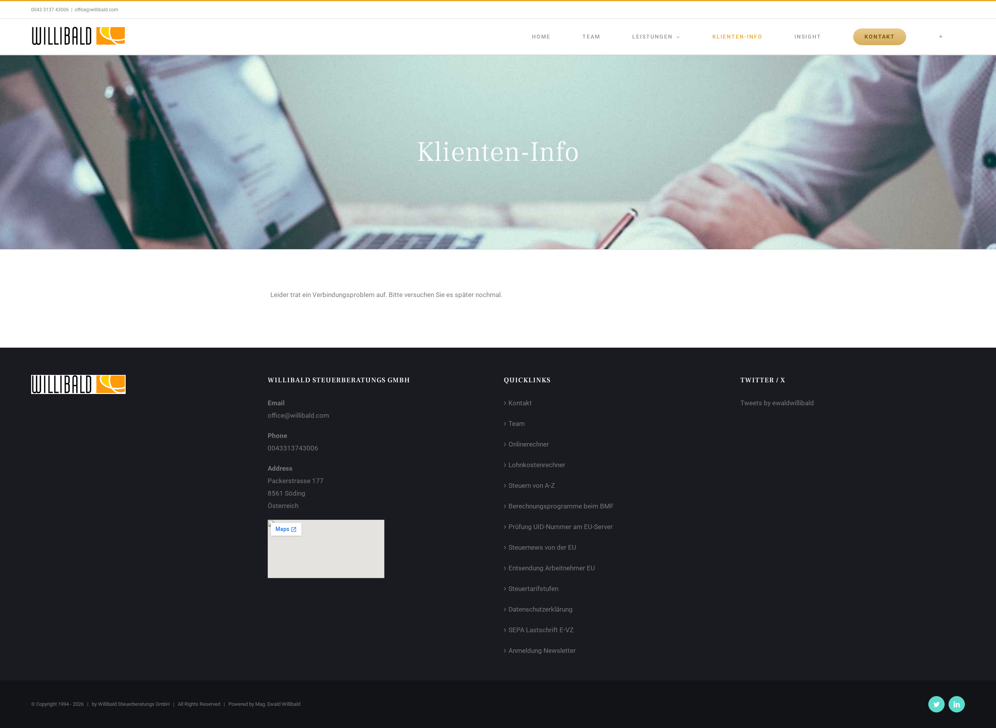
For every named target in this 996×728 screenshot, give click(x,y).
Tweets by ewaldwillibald (777, 403)
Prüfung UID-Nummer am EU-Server (561, 527)
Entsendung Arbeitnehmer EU (552, 568)
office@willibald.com (96, 9)
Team (517, 423)
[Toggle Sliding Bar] (941, 37)
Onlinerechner (529, 444)
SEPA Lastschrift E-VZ (541, 630)
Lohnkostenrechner (537, 465)
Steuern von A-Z (532, 485)
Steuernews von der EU (542, 547)
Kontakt (520, 403)
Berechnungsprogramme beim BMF (561, 506)
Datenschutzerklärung (541, 609)
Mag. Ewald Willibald (277, 704)
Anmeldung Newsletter (542, 650)
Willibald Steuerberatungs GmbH (134, 704)
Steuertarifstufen (533, 589)
